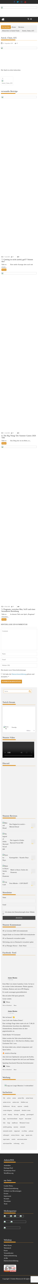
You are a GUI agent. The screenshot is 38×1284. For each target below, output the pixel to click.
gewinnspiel (30, 1114)
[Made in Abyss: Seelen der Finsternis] (6, 871)
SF (17, 43)
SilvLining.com (8, 942)
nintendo (22, 1127)
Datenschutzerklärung (19, 674)
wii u (22, 1143)
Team (5, 1204)
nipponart (17, 1131)
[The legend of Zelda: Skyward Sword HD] (5, 841)
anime (14, 1098)
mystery (16, 1127)
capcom (20, 1106)
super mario (6, 1139)
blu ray (14, 1106)
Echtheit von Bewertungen (12, 1191)
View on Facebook (7, 1005)
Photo (8, 1002)
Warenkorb (7, 1248)
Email (4, 905)
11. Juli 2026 (6, 433)
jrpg (4, 1118)
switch (13, 1139)
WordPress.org (8, 1173)
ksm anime (28, 1118)
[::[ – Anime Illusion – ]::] (19, 8)
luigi (8, 1123)
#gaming (5, 1063)
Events (6, 1193)
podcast (31, 1131)
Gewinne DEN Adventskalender (17, 931)
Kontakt (6, 1198)
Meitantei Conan (24, 1123)
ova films (24, 1131)
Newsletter (7, 1201)
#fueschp (20, 1063)
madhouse (15, 1123)
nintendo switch (7, 1131)
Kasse (6, 1250)
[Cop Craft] (5, 883)
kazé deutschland (12, 1118)
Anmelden (7, 1165)
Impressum (7, 1196)
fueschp (16, 1114)
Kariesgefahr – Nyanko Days (19, 857)
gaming (22, 1114)
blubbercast (6, 1106)
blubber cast (24, 1102)
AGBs (6, 1258)
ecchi (4, 1114)
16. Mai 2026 (6, 606)
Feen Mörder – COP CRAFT (18, 883)
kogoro (21, 1118)
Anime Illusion (12, 978)
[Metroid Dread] (5, 825)
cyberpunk (17, 1110)
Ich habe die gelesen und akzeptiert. (17, 675)
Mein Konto (8, 1245)
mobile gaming (7, 1127)
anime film (21, 1098)
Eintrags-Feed (8, 1168)
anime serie (16, 1102)
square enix (29, 1135)
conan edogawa (7, 1110)
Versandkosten (8, 1253)
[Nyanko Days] (5, 857)
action (9, 1098)
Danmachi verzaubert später (16, 938)
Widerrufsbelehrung (10, 1255)
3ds (4, 1098)
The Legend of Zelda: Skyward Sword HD (17, 841)
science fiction (15, 1135)
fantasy (10, 1114)
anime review (7, 1102)
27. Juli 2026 (6, 257)
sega (22, 1135)
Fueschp (14, 727)
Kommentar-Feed (9, 1170)
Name (4, 897)
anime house (29, 1098)
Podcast (4, 269)
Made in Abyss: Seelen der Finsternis (19, 871)
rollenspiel (6, 1135)
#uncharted (12, 1063)
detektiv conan (26, 1110)
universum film (7, 1143)
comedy (26, 1106)
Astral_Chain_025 (7, 83)
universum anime (22, 1139)
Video (8, 1066)
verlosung (16, 1143)
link (4, 1123)
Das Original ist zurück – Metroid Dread (17, 825)
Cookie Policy (8, 1186)
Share (15, 1005)
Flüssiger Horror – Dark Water (17, 946)
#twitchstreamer (28, 1063)
